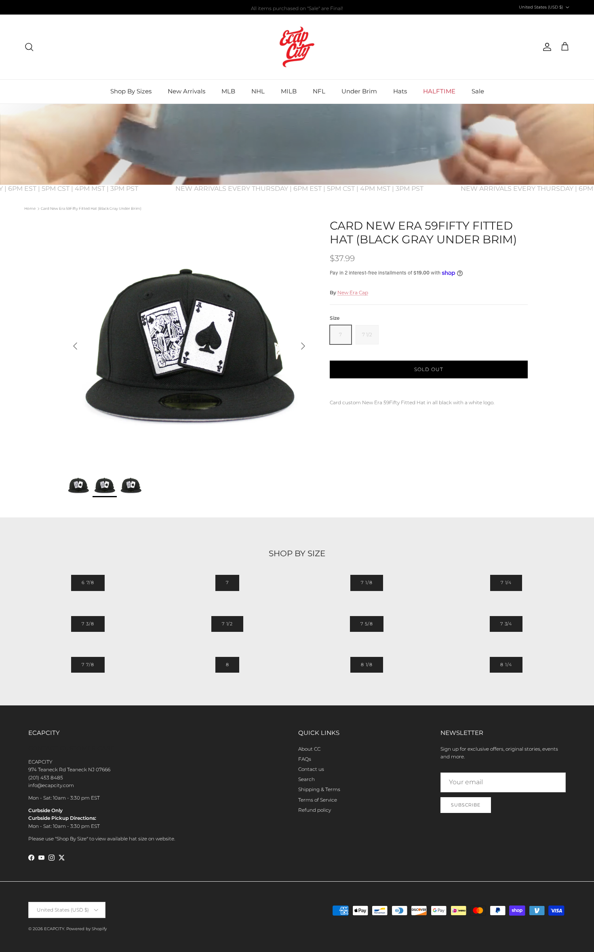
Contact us (311, 769)
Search (306, 779)
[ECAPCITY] (297, 47)
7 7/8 (88, 664)
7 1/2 (227, 624)
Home (30, 208)
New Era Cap (352, 292)
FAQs (304, 759)
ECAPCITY (54, 928)
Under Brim (359, 91)
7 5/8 (366, 624)
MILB (289, 91)
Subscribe (465, 805)
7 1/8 (366, 582)
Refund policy (314, 810)
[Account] (545, 47)
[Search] (29, 47)
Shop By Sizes (131, 91)
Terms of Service (317, 800)
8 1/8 (367, 664)
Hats (400, 91)
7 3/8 (88, 624)
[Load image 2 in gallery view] (189, 342)
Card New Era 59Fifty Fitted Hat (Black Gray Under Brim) (91, 208)
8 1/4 (506, 664)
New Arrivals (186, 91)
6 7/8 (88, 582)
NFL (319, 91)
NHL (258, 91)
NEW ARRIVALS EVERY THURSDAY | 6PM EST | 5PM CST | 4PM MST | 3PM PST (311, 188)
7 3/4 (506, 624)
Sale (478, 91)
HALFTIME (439, 91)
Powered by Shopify (86, 928)
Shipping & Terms (319, 789)
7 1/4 (506, 582)
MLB (228, 91)
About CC (309, 749)
